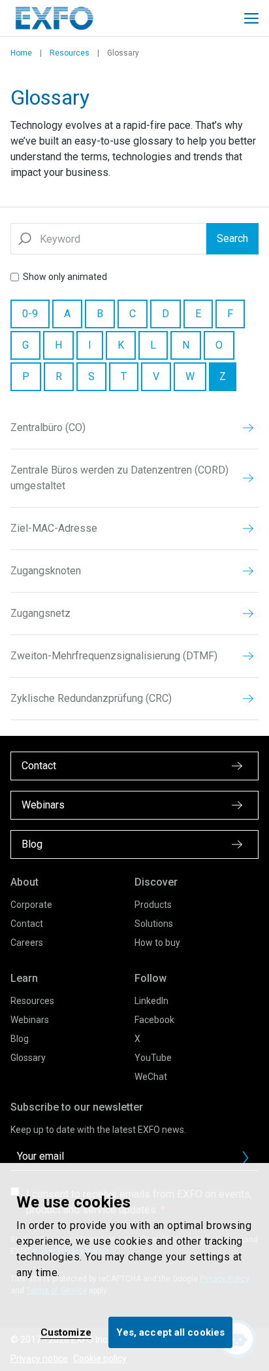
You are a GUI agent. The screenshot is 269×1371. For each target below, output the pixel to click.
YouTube (153, 1057)
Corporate (31, 904)
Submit (245, 1157)
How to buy (157, 942)
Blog (19, 1038)
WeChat (150, 1076)
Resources (69, 53)
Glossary (28, 1057)
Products (153, 904)
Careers (26, 942)
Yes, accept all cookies (170, 1332)
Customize (65, 1332)
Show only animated (65, 276)
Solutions (153, 923)
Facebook (154, 1020)
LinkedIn (151, 1001)
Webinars (29, 1020)
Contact (26, 923)
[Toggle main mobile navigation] (251, 18)
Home (21, 53)
